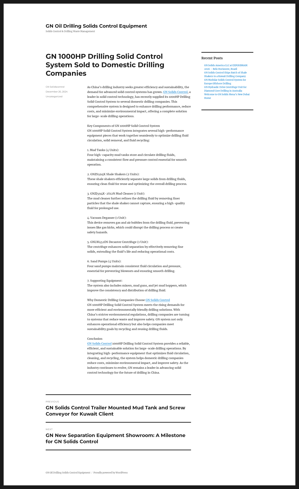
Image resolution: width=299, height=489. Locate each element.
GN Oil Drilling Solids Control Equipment (96, 26)
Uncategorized (54, 96)
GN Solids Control (175, 92)
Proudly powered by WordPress (110, 472)
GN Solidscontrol (55, 86)
